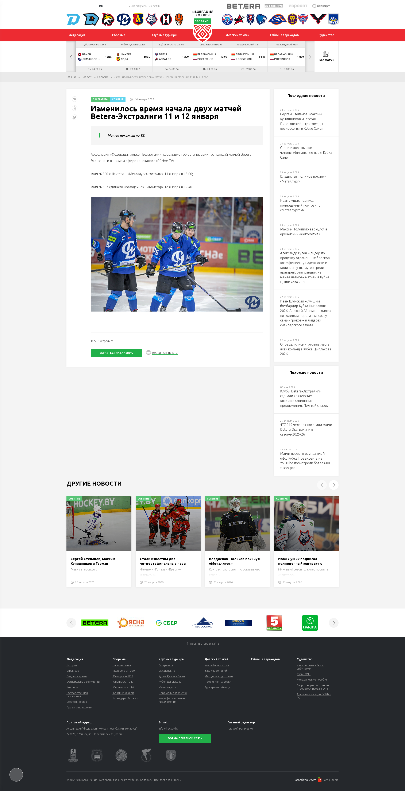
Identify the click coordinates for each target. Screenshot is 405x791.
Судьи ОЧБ (303, 674)
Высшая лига (167, 670)
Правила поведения (79, 707)
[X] (75, 118)
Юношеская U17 (123, 681)
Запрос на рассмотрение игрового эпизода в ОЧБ (313, 687)
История (71, 665)
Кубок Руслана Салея (172, 676)
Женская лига (167, 687)
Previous (71, 56)
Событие (103, 76)
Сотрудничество (76, 701)
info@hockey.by (168, 728)
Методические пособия (312, 679)
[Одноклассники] (74, 109)
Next (310, 56)
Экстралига (100, 99)
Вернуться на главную (117, 352)
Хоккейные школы (217, 665)
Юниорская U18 (122, 676)
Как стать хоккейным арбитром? (310, 667)
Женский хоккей (123, 692)
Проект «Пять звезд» (218, 681)
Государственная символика (77, 694)
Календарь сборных (125, 698)
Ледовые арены (76, 676)
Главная (71, 76)
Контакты (72, 687)
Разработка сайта (305, 779)
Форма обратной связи (184, 738)
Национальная (121, 665)
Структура (72, 670)
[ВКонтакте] (74, 100)
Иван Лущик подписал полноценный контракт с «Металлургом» (300, 563)
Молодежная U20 (123, 670)
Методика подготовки (219, 676)
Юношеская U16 (123, 687)
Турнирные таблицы (217, 687)
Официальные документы (83, 681)
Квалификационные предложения (172, 700)
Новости (86, 76)
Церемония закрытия (173, 692)
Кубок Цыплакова (170, 681)
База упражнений (216, 670)
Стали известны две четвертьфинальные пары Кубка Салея (163, 563)
